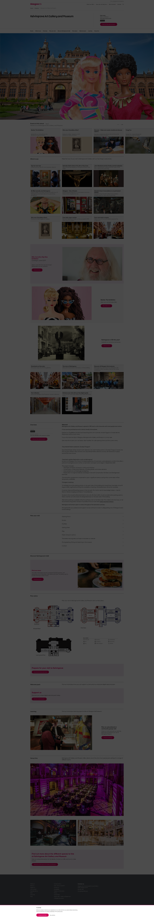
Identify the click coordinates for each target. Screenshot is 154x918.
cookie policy (60, 911)
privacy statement (51, 911)
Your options (52, 915)
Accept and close (42, 915)
